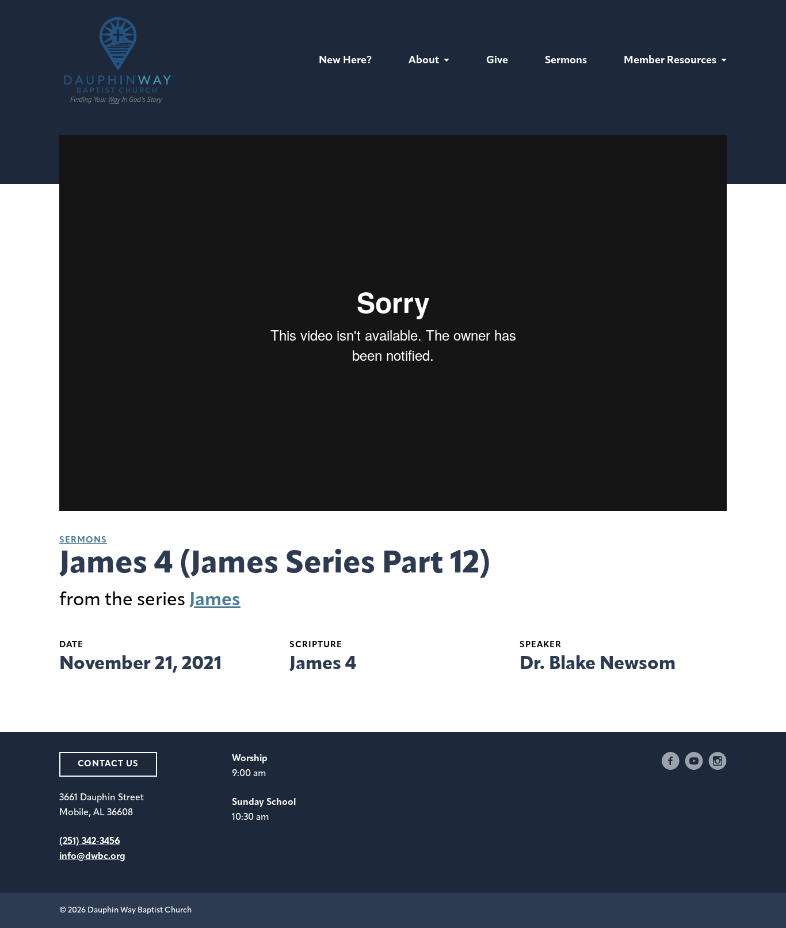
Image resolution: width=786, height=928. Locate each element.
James (215, 600)
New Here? (345, 61)
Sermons (566, 61)
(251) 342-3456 (89, 841)
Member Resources (670, 61)
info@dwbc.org (92, 856)
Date (71, 645)
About (424, 61)
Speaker (541, 645)
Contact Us (108, 764)
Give (497, 61)
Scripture (315, 645)
